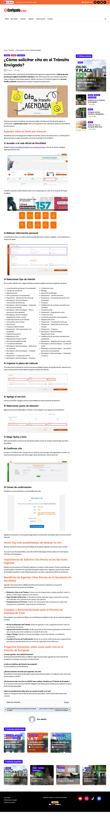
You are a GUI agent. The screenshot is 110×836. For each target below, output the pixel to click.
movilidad (7, 55)
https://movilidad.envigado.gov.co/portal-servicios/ (28, 147)
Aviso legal (7, 797)
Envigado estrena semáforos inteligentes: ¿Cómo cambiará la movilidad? (96, 115)
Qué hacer (96, 95)
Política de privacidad (10, 800)
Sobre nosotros (40, 19)
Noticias (62, 735)
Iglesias (31, 19)
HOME (7, 19)
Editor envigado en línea (14, 747)
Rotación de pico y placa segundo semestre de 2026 (86, 82)
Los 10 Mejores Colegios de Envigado (65, 780)
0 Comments (81, 89)
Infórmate (61, 768)
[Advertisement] (55, 33)
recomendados (92, 97)
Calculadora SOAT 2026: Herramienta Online (36, 744)
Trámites (23, 19)
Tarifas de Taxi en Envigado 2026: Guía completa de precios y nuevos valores (95, 127)
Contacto (50, 19)
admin (43, 719)
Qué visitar (14, 19)
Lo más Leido (18, 735)
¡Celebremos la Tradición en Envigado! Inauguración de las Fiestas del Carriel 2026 (96, 103)
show (66, 702)
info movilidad (10, 735)
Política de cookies (9, 802)
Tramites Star (21, 55)
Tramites (13, 55)
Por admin (9, 70)
